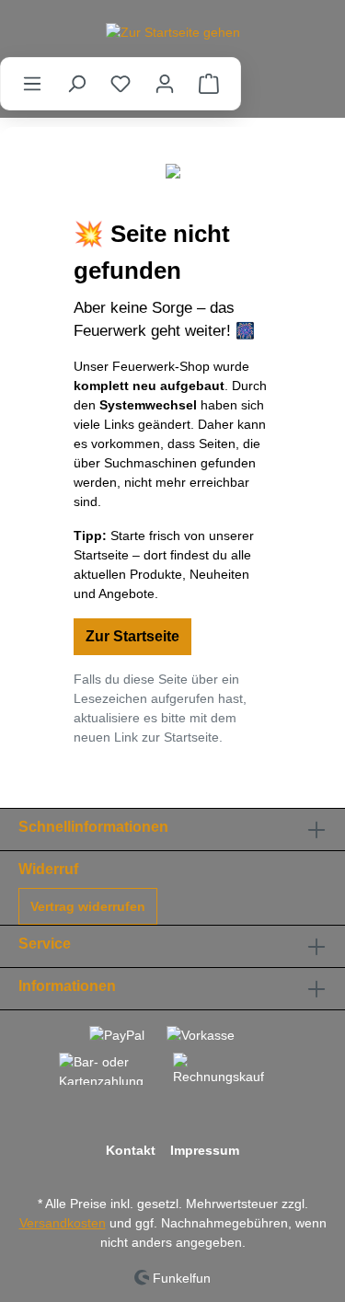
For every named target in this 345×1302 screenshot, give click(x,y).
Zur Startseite (132, 636)
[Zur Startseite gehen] (172, 32)
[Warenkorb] (209, 83)
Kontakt (130, 1150)
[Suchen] (76, 83)
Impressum (204, 1150)
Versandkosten (62, 1223)
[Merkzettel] (120, 83)
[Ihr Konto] (165, 83)
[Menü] (32, 83)
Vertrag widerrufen (87, 906)
